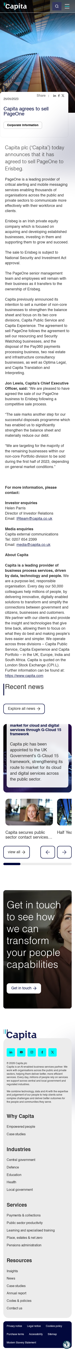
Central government (21, 1160)
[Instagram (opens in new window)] (31, 1052)
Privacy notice (14, 1326)
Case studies (16, 1134)
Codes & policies (19, 1301)
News (11, 1278)
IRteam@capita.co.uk (34, 519)
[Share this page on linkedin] (55, 96)
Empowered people (21, 1127)
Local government (19, 1190)
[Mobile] (67, 6)
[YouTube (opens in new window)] (21, 1052)
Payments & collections (23, 1215)
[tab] (11, 865)
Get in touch (21, 988)
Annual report (16, 1293)
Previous (47, 852)
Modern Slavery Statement (21, 1343)
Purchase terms (15, 1334)
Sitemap (52, 1334)
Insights (12, 1271)
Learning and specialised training (31, 1230)
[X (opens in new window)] (52, 1052)
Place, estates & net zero (24, 1238)
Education (14, 1175)
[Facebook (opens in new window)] (42, 1052)
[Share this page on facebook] (59, 96)
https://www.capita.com (24, 676)
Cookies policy (54, 1326)
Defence (13, 1167)
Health (11, 1182)
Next (64, 852)
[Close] (56, 6)
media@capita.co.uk (33, 545)
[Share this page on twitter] (63, 96)
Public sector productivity (25, 1223)
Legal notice (34, 1326)
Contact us (14, 1308)
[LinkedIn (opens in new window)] (10, 1052)
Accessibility (35, 1334)
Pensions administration (24, 1245)
